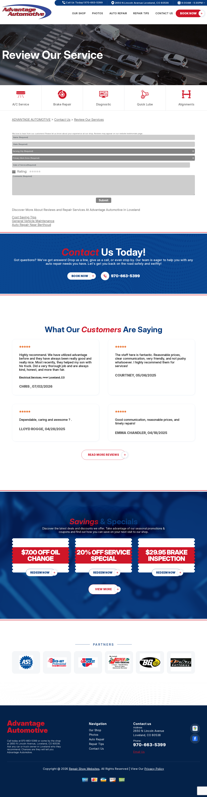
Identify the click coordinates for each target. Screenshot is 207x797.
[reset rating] (28, 171)
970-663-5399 (29, 740)
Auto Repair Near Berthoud (31, 225)
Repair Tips (141, 13)
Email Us (139, 752)
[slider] (35, 171)
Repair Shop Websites (84, 768)
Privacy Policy (154, 768)
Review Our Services (89, 119)
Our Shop (79, 13)
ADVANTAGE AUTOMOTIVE (31, 119)
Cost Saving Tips (24, 217)
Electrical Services (30, 377)
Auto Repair (118, 13)
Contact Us (164, 13)
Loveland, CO (57, 377)
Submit (103, 200)
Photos (97, 13)
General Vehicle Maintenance (33, 221)
